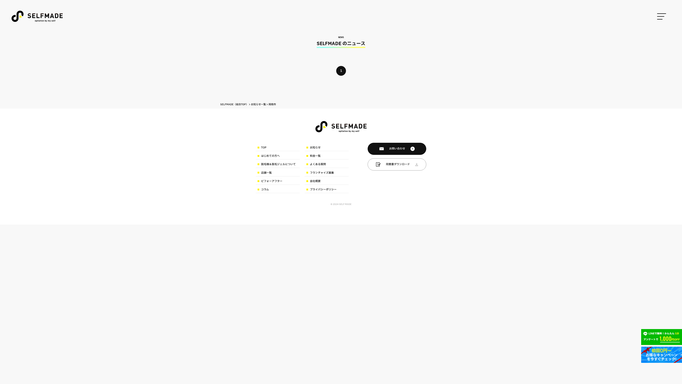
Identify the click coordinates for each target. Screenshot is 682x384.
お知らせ (315, 148)
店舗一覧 (266, 173)
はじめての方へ (270, 156)
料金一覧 (315, 156)
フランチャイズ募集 (322, 173)
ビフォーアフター (271, 181)
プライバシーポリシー (323, 190)
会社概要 (315, 181)
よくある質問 (318, 164)
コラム (265, 190)
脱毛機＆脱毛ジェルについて (278, 164)
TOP (263, 148)
